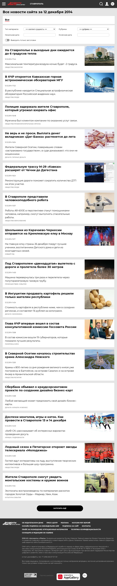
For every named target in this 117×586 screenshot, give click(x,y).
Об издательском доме (32, 523)
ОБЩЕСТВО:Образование (15, 221)
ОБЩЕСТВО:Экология (14, 67)
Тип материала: (12, 29)
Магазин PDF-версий (81, 523)
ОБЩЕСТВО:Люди (12, 97)
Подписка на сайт (70, 526)
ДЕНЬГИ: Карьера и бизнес (16, 407)
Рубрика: (63, 29)
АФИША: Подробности (14, 437)
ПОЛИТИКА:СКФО (12, 344)
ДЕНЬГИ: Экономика (13, 314)
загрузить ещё (59, 508)
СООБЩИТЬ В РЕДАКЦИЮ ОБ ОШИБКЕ (37, 533)
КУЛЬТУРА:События (13, 497)
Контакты (86, 526)
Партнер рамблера (46, 575)
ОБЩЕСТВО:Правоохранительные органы (23, 124)
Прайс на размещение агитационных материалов (45, 529)
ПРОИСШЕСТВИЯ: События (15, 284)
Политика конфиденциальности (86, 529)
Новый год (9, 254)
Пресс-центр (52, 523)
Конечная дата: (65, 35)
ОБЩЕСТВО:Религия (13, 377)
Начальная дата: (12, 35)
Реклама (65, 523)
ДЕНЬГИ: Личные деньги (15, 157)
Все (7, 19)
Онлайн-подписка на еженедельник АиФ (40, 526)
